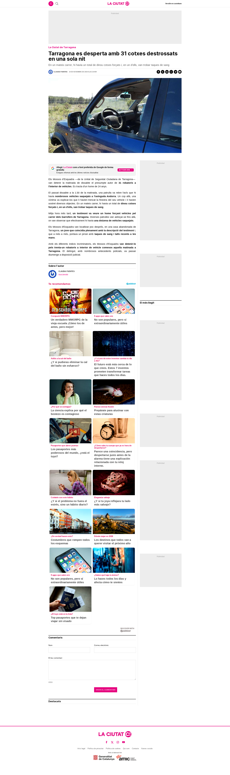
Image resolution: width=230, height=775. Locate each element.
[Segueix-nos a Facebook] (106, 742)
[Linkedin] (167, 71)
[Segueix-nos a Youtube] (123, 742)
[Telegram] (175, 71)
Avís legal (81, 749)
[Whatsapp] (171, 71)
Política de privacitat (95, 749)
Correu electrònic (101, 645)
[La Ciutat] (118, 4)
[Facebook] (158, 71)
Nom (50, 645)
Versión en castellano (173, 4)
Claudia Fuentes (60, 72)
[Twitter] (162, 71)
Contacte (135, 749)
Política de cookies (113, 749)
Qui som (126, 749)
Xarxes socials (147, 749)
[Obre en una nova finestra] (103, 757)
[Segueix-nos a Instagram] (117, 742)
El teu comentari (55, 658)
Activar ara (124, 170)
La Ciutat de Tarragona (62, 47)
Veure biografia (63, 274)
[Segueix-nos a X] (112, 742)
